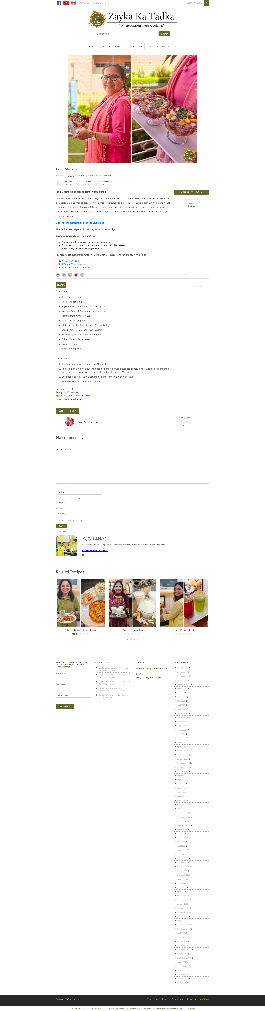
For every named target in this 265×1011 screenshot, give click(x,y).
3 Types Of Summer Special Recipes (81, 630)
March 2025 (182, 709)
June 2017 (181, 970)
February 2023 (183, 805)
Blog (149, 46)
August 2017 (182, 962)
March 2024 (182, 751)
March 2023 (182, 800)
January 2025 (182, 713)
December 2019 (183, 925)
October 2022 (182, 821)
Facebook (60, 999)
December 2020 (183, 908)
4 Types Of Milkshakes (73, 264)
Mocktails (76, 399)
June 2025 (181, 697)
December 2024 (183, 717)
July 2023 (181, 784)
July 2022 (181, 834)
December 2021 (183, 863)
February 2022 (183, 854)
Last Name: (61, 684)
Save (197, 275)
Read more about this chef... (95, 550)
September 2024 (183, 726)
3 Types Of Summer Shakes (132, 630)
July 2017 (181, 966)
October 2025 (182, 680)
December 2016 (183, 974)
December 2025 (183, 672)
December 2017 (183, 945)
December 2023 (183, 763)
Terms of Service (179, 999)
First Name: (61, 673)
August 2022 (182, 829)
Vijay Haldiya (93, 175)
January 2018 (182, 941)
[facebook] (59, 3)
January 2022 (182, 858)
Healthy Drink (83, 395)
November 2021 (183, 867)
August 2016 (182, 983)
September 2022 (183, 825)
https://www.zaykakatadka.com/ (148, 678)
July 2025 (181, 693)
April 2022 (181, 846)
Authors (97, 3)
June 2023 (181, 788)
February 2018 (182, 937)
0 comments (106, 175)
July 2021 (181, 883)
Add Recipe (120, 46)
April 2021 (181, 892)
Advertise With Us (166, 46)
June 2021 (181, 887)
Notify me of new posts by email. (70, 520)
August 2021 (182, 879)
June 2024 (181, 738)
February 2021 (182, 900)
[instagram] (73, 3)
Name (61, 487)
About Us (84, 3)
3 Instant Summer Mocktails (76, 267)
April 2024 (181, 747)
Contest (137, 46)
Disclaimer (166, 999)
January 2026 (182, 668)
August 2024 (182, 730)
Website (59, 509)
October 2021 (182, 871)
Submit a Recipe (194, 3)
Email (188, 275)
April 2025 (181, 705)
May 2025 (181, 701)
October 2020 (182, 916)
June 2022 (181, 838)
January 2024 (182, 759)
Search (164, 33)
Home (92, 46)
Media (107, 3)
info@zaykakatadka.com (156, 668)
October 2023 (182, 771)
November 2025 (183, 676)
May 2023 (181, 792)
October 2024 (182, 722)
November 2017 (183, 950)
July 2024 (181, 734)
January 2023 (182, 809)
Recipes (103, 46)
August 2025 (182, 688)
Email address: (62, 695)
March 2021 (181, 896)
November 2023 (183, 767)
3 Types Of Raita (70, 260)
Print (207, 275)
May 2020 (181, 921)
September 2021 (183, 875)
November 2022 (183, 817)
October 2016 (182, 979)
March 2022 (182, 850)
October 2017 (182, 954)
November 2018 (183, 929)
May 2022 (181, 842)
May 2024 (181, 742)
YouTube (68, 999)
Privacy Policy (192, 999)
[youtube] (66, 3)
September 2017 (183, 958)
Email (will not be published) (70, 498)
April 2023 (181, 796)
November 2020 (183, 912)
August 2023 (182, 780)
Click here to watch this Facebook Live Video (80, 222)
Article (81, 175)
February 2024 (183, 755)
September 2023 (183, 776)
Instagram (77, 999)
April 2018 (181, 933)
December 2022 (183, 813)
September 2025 (183, 684)
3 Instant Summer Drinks (184, 630)
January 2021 (182, 904)
